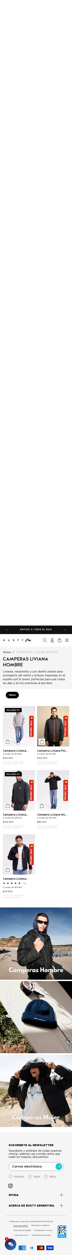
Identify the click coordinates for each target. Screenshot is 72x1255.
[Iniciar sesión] (52, 640)
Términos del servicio (43, 1230)
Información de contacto (41, 1235)
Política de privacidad (22, 1230)
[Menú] (67, 640)
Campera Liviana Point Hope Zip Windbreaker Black (53, 750)
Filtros (12, 695)
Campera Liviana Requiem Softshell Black (16, 878)
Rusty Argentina (22, 1221)
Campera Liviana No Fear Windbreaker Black (51, 814)
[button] (45, 640)
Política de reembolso (40, 1225)
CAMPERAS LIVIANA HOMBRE (37, 652)
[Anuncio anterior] (7, 630)
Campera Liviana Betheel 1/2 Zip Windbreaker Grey (15, 750)
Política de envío (21, 1235)
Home (7, 652)
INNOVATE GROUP (20, 1226)
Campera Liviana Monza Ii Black (14, 814)
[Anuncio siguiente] (65, 630)
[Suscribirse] (58, 1166)
